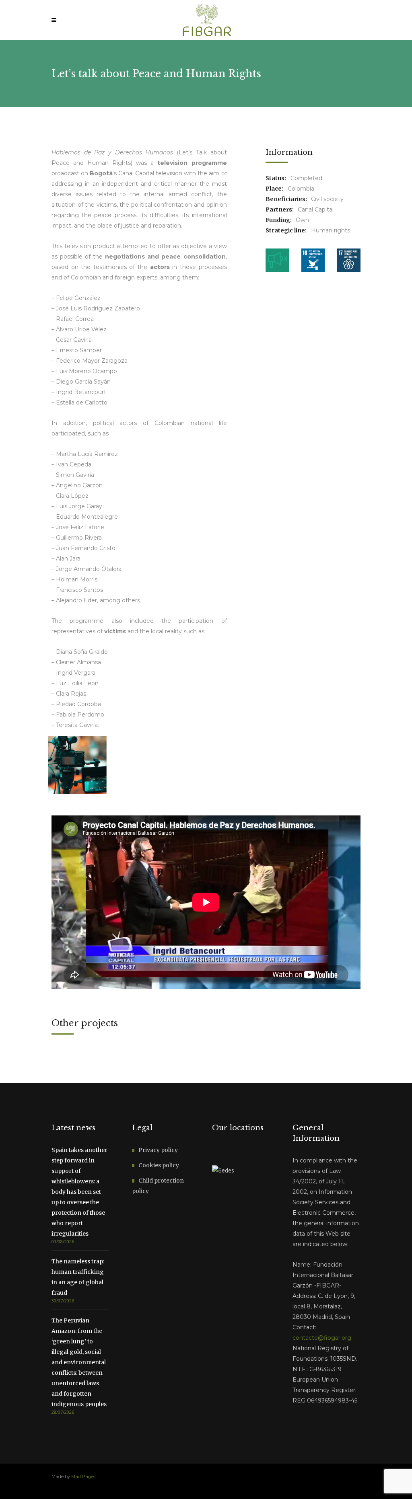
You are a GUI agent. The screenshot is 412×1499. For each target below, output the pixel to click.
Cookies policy (158, 1165)
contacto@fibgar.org (322, 1337)
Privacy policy (158, 1150)
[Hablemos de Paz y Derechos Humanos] (77, 764)
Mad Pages (83, 1476)
